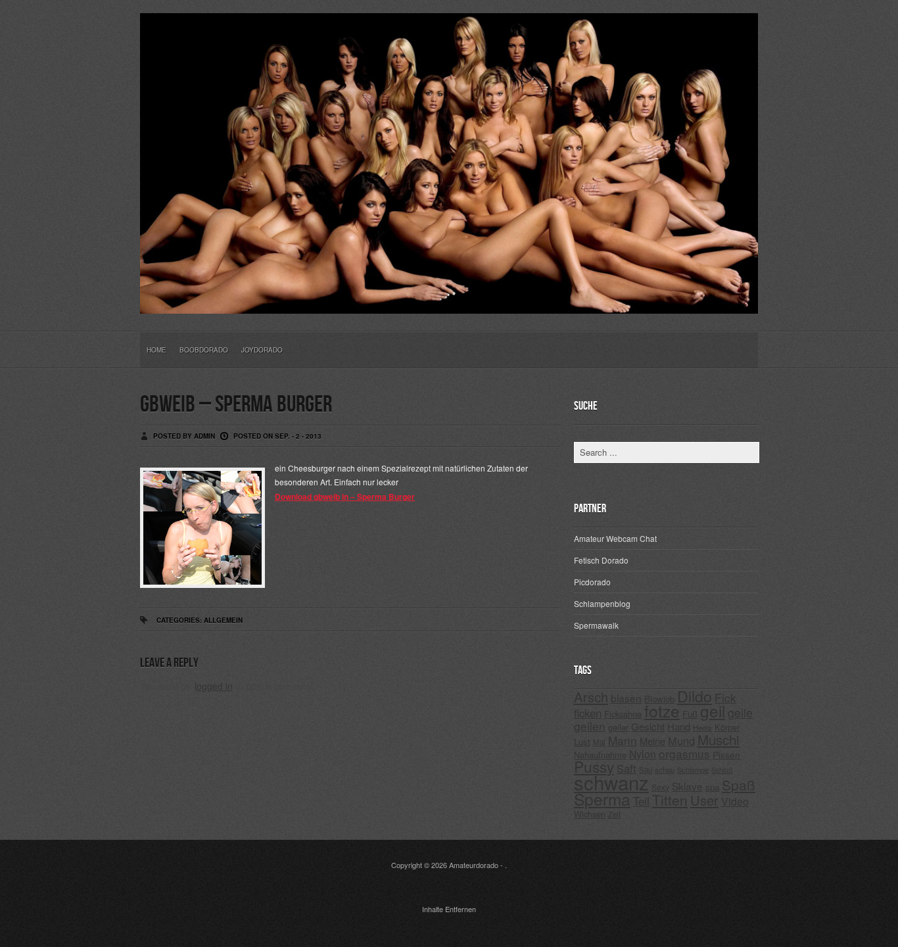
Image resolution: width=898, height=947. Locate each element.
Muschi (718, 739)
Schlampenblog (602, 603)
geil (712, 710)
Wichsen (589, 814)
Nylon (642, 754)
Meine (652, 741)
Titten (670, 800)
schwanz (611, 782)
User (704, 800)
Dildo (694, 696)
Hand (678, 726)
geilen (589, 725)
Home (156, 349)
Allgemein (223, 620)
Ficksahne (623, 714)
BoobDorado (203, 349)
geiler (618, 727)
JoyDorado (262, 349)
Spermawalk (596, 625)
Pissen (726, 754)
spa (712, 787)
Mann (622, 740)
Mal (599, 742)
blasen (626, 698)
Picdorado (592, 581)
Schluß (722, 770)
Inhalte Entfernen (449, 909)
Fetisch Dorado (601, 560)
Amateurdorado (473, 865)
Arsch (591, 696)
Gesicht (648, 726)
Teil (641, 801)
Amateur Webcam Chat (615, 538)
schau (664, 769)
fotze (662, 710)
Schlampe (693, 769)
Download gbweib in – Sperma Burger (345, 496)
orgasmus (684, 753)
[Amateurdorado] (449, 303)
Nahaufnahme (600, 754)
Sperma (602, 798)
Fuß (689, 714)
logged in (214, 685)
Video (735, 801)
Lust (582, 741)
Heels (702, 727)
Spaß (738, 784)
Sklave (687, 786)
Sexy (660, 786)
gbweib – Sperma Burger (236, 405)
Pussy (594, 766)
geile (740, 712)
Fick (725, 697)
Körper (727, 727)
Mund (681, 740)
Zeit (614, 814)
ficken (588, 713)
